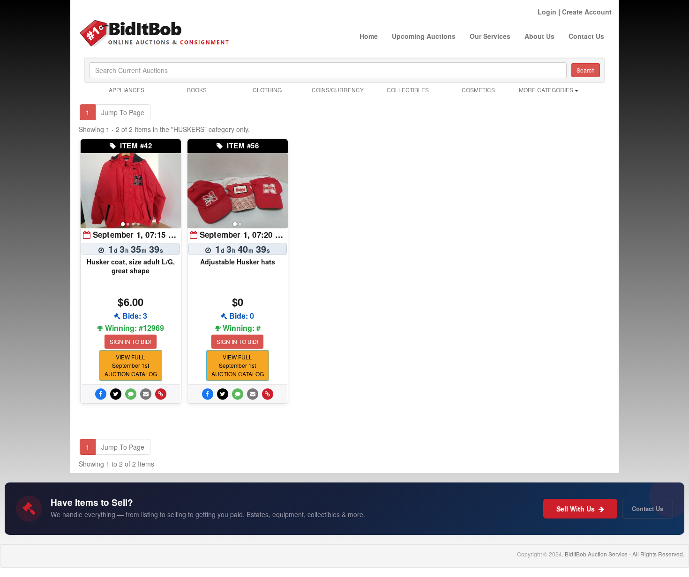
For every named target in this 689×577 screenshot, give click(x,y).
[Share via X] (115, 394)
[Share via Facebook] (100, 394)
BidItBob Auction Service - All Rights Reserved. (624, 554)
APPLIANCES (126, 90)
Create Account (587, 11)
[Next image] (169, 190)
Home (368, 36)
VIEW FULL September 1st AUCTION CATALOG (131, 365)
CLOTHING (267, 90)
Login (547, 11)
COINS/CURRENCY (338, 90)
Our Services (490, 36)
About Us (539, 36)
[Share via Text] (130, 394)
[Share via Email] (145, 394)
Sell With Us (576, 508)
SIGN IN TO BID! (130, 341)
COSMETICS (478, 90)
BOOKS (197, 90)
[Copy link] (160, 394)
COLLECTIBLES (408, 90)
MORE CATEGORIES (547, 90)
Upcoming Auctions (424, 36)
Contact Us (586, 36)
